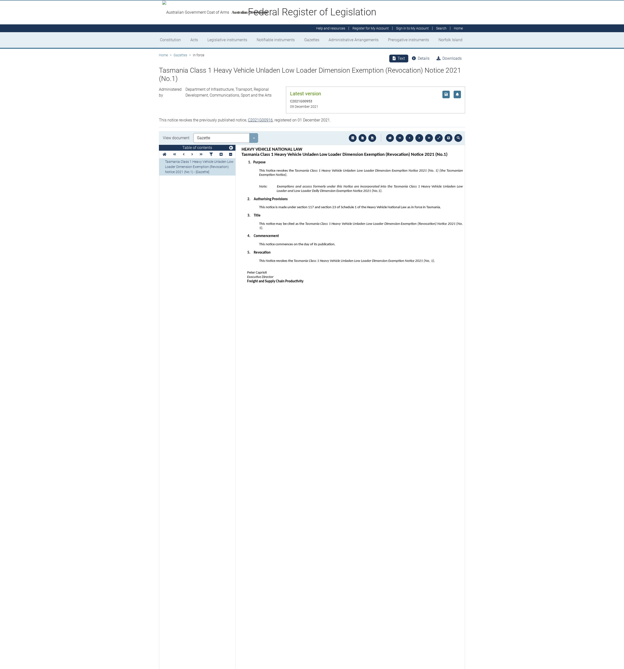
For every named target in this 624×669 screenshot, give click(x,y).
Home (163, 55)
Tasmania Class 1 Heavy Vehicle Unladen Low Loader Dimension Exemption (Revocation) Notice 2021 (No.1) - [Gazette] (199, 167)
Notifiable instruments (276, 40)
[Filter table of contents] (211, 154)
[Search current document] (458, 138)
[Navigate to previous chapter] (400, 138)
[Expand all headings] (221, 154)
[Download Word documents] (372, 138)
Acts (194, 40)
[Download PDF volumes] (362, 138)
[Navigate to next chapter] (429, 138)
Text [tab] (401, 58)
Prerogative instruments (408, 40)
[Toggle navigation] (231, 148)
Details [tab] (423, 58)
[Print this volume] (448, 138)
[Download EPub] (353, 138)
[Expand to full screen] (439, 138)
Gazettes (311, 40)
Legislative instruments (227, 40)
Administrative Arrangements (354, 40)
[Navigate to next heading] (192, 154)
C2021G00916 (260, 120)
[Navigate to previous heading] (184, 154)
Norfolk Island (450, 40)
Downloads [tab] (452, 58)
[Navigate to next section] (419, 138)
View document (176, 138)
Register (370, 28)
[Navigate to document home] (390, 138)
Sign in (412, 28)
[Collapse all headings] (230, 154)
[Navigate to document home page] (164, 154)
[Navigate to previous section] (409, 138)
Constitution (170, 40)
